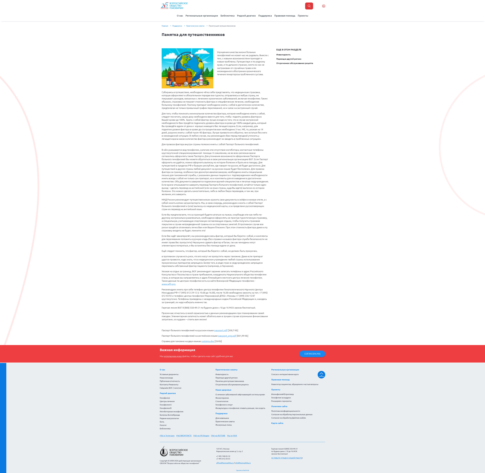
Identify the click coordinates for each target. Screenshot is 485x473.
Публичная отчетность (170, 381)
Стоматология (221, 401)
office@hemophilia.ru (225, 463)
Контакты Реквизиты (169, 384)
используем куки (173, 356)
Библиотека (228, 15)
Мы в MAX (232, 435)
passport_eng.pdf (227, 335)
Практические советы (195, 26)
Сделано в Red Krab (242, 470)
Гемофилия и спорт (224, 405)
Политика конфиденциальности (285, 411)
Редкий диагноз (246, 15)
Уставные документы (169, 374)
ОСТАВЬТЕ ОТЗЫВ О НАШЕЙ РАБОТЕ (286, 458)
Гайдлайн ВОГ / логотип (170, 388)
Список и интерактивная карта (285, 374)
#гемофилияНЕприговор (282, 394)
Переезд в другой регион (288, 59)
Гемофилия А (166, 405)
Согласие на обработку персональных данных (291, 414)
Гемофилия (165, 398)
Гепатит (163, 425)
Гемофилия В (166, 408)
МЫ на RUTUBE (218, 435)
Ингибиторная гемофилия (171, 411)
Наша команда (166, 378)
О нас (180, 15)
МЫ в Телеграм (167, 435)
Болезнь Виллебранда (170, 415)
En (324, 6)
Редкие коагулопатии (169, 418)
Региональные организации (202, 15)
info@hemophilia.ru (243, 463)
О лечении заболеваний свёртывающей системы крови (240, 394)
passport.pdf (220, 330)
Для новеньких (222, 418)
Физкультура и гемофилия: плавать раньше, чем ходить (240, 408)
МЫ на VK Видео (201, 435)
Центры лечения (167, 401)
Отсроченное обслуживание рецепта (294, 63)
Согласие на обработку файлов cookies (288, 418)
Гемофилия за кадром (281, 398)
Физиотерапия (222, 398)
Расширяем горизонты (281, 401)
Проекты (303, 15)
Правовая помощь (284, 15)
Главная (165, 26)
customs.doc (207, 341)
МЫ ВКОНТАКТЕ (184, 435)
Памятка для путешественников (222, 26)
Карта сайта (277, 423)
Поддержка (265, 15)
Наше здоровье (223, 390)
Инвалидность (283, 54)
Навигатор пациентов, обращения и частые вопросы (294, 384)
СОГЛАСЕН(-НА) (312, 354)
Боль (162, 422)
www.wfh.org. (169, 284)
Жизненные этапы (223, 425)
